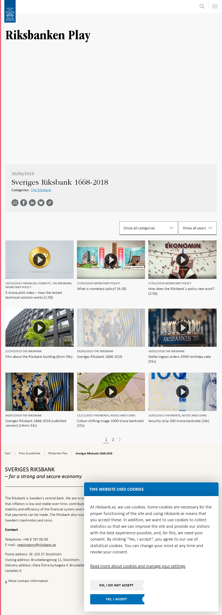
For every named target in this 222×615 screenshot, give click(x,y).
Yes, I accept (116, 599)
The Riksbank (41, 189)
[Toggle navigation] (214, 6)
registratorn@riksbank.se (36, 544)
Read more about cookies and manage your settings (137, 566)
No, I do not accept (116, 585)
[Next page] (119, 440)
